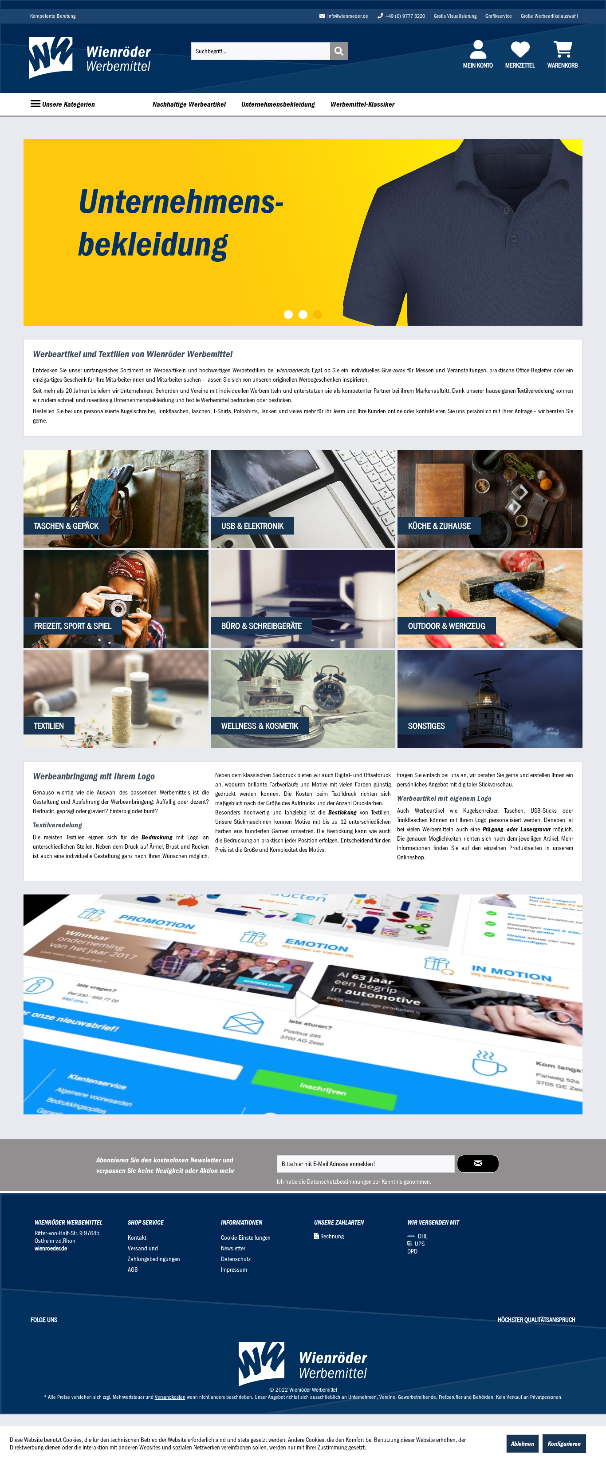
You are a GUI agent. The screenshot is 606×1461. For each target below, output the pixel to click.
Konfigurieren (564, 1444)
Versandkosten (170, 1397)
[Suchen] (339, 51)
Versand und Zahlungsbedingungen (154, 1254)
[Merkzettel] (520, 49)
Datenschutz (236, 1259)
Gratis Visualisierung (455, 16)
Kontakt (137, 1237)
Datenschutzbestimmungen (339, 1182)
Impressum (234, 1269)
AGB (133, 1269)
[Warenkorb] (562, 49)
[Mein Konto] (478, 49)
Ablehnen (522, 1444)
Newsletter (233, 1248)
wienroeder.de (51, 1248)
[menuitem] (269, 51)
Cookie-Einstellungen (246, 1237)
